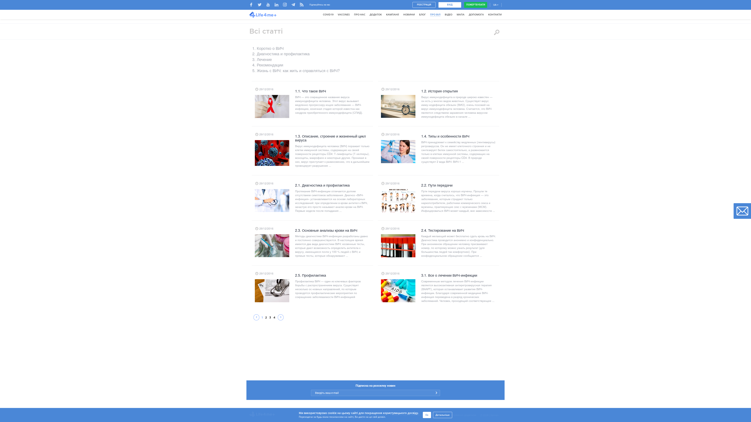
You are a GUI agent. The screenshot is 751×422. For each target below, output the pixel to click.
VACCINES (344, 14)
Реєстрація (424, 4)
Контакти (495, 14)
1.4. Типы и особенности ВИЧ (445, 136)
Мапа (460, 14)
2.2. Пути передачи (437, 185)
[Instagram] (287, 5)
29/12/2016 (266, 89)
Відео (448, 14)
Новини (409, 14)
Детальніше (443, 415)
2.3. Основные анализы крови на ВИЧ (326, 230)
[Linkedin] (278, 5)
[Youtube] (270, 5)
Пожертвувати (475, 4)
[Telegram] (295, 5)
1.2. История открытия (439, 90)
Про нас (359, 14)
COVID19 (328, 14)
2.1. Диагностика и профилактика (322, 185)
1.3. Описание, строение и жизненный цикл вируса (330, 137)
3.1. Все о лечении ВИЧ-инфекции (449, 275)
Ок (427, 415)
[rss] (302, 5)
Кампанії (392, 14)
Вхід (450, 4)
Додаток (376, 14)
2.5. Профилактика (310, 275)
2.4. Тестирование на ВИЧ (442, 230)
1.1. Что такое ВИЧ (310, 90)
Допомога (476, 14)
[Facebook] (253, 5)
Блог (422, 14)
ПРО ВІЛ (435, 14)
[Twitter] (261, 5)
